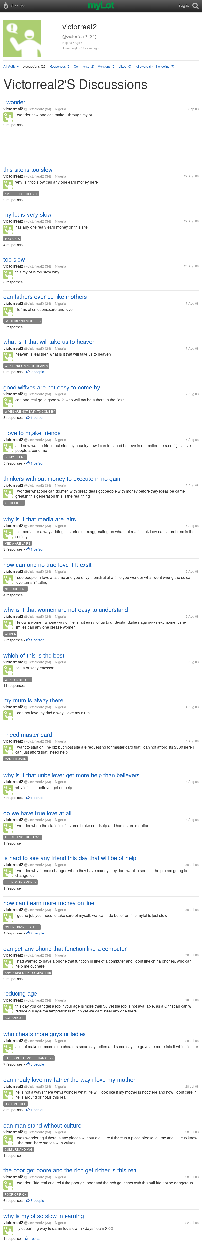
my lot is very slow (27, 214)
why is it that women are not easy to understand (65, 609)
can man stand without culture (42, 1125)
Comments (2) (84, 66)
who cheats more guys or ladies (44, 1033)
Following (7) (165, 66)
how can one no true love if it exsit (47, 564)
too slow (14, 259)
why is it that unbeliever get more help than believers (71, 774)
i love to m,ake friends (32, 432)
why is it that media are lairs (39, 518)
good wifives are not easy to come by (51, 387)
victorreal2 (13, 109)
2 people (37, 371)
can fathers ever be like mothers (45, 296)
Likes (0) (125, 66)
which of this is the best (33, 655)
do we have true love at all (37, 812)
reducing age (20, 993)
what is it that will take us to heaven (49, 341)
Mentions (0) (106, 66)
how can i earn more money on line (48, 902)
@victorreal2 (34, 108)
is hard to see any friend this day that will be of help (69, 857)
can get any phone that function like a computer (65, 948)
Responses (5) (60, 66)
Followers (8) (144, 66)
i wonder (14, 101)
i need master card (27, 734)
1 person (37, 417)
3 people (37, 1064)
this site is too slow (27, 169)
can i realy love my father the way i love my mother (69, 1079)
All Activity (11, 66)
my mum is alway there (33, 700)
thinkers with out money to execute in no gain (61, 478)
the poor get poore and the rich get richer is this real (70, 1170)
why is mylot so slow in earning (43, 1215)
